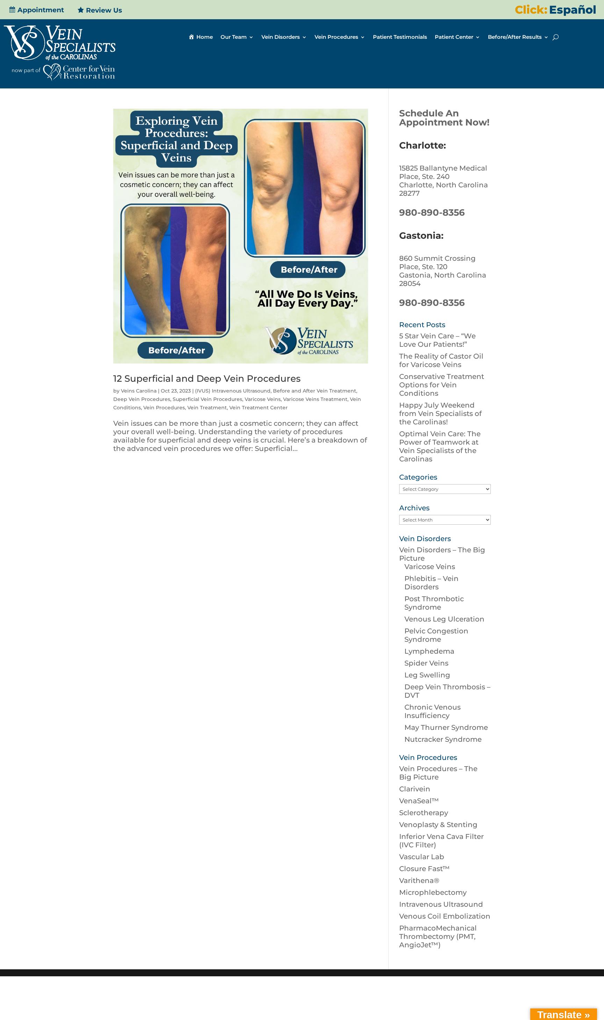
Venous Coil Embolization (444, 916)
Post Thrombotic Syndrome (434, 603)
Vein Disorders (280, 37)
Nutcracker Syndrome (443, 739)
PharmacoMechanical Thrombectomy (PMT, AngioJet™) (438, 936)
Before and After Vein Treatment (314, 391)
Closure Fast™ (424, 868)
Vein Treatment (207, 407)
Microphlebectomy (433, 892)
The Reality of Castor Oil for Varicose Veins (441, 360)
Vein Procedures (336, 37)
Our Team (234, 37)
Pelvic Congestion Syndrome (436, 635)
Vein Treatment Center (258, 407)
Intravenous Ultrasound (441, 904)
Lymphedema (429, 651)
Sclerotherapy (423, 813)
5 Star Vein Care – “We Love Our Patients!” (437, 340)
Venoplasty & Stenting (438, 824)
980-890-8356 (432, 212)
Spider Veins (426, 663)
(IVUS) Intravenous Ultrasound (233, 391)
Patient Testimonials (400, 37)
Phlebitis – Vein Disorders (431, 582)
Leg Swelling (427, 675)
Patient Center (454, 37)
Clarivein (414, 789)
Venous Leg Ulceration (444, 619)
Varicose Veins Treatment (315, 399)
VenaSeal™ (419, 801)
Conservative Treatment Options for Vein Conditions (441, 384)
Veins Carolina (139, 391)
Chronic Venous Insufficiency (432, 711)
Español (572, 9)
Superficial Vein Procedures (207, 399)
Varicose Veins (263, 399)
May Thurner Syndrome (446, 727)
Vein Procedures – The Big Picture (438, 772)
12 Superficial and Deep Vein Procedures (207, 378)
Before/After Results (515, 37)
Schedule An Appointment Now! (444, 118)
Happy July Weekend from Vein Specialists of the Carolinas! (440, 413)
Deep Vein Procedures (141, 399)
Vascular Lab (421, 857)
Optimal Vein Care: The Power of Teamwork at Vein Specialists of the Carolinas (440, 446)
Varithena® (419, 880)
